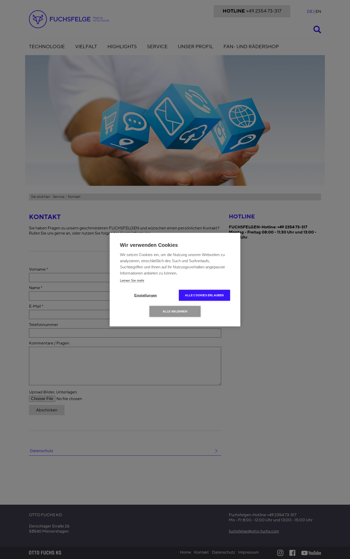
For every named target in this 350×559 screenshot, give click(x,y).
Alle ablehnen (175, 311)
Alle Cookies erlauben (204, 295)
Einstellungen (145, 295)
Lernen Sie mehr (132, 280)
